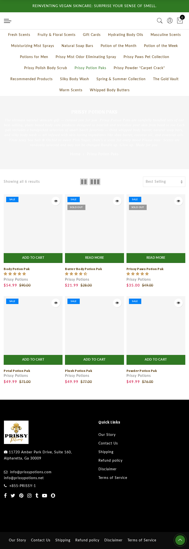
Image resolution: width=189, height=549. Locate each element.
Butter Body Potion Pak (83, 286)
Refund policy (110, 478)
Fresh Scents (19, 52)
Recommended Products (31, 96)
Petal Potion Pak (17, 388)
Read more (94, 275)
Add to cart (33, 275)
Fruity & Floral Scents (57, 52)
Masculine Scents (166, 52)
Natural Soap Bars (77, 63)
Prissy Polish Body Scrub (45, 85)
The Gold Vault (166, 96)
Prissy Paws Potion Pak (145, 286)
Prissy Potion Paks (90, 85)
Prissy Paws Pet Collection (146, 74)
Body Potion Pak (17, 286)
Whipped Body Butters (110, 107)
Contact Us (108, 461)
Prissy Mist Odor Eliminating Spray (86, 74)
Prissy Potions (16, 297)
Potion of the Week (161, 63)
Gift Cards (92, 52)
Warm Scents (70, 107)
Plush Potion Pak (78, 388)
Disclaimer (107, 486)
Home (75, 171)
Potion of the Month (119, 63)
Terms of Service (112, 495)
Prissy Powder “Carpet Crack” (139, 85)
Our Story (107, 452)
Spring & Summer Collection (121, 96)
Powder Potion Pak (141, 388)
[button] (15, 291)
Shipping (105, 469)
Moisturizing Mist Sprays (32, 63)
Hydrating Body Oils (125, 52)
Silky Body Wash (74, 96)
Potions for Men (34, 74)
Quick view (55, 218)
